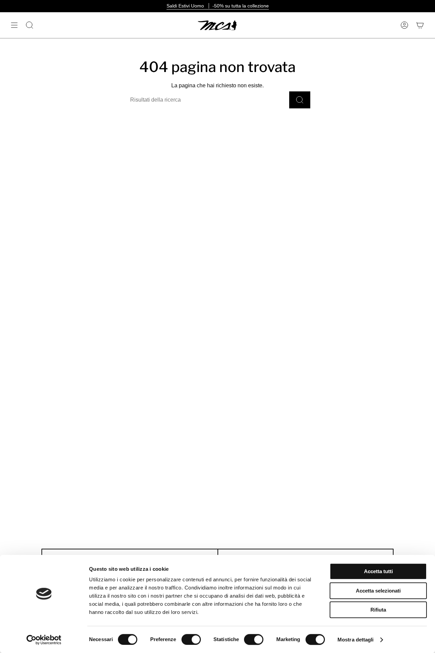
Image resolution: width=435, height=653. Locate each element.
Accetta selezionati (378, 591)
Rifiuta (378, 610)
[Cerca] (299, 99)
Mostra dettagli (355, 639)
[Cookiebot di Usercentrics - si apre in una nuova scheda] (44, 640)
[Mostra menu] (14, 25)
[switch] (191, 639)
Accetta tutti (378, 571)
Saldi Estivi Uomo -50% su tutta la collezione (218, 5)
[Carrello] (420, 25)
